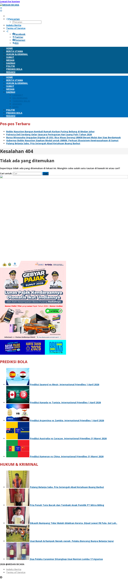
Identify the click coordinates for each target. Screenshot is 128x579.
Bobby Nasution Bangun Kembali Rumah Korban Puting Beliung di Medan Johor (50, 131)
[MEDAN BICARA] (9, 4)
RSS (17, 43)
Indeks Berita (13, 569)
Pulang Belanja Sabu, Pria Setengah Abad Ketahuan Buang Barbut (43, 143)
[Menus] (1, 7)
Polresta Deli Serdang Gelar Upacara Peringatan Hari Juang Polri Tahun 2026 (49, 134)
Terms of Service (15, 572)
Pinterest (20, 40)
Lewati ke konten (10, 1)
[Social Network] (7, 31)
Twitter (19, 37)
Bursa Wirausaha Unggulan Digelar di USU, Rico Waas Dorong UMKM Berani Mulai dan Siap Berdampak (63, 137)
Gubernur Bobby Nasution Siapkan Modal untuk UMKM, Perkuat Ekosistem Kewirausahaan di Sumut (62, 140)
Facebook (20, 34)
